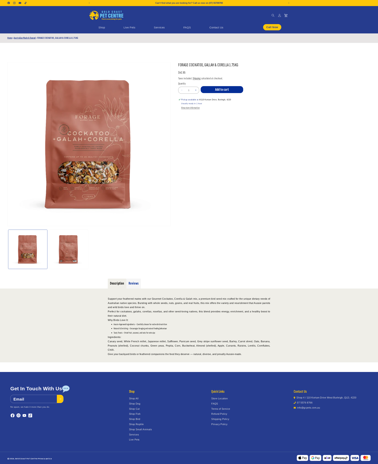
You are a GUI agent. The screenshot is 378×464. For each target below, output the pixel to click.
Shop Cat (134, 409)
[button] (273, 15)
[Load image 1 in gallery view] (27, 249)
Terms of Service (220, 409)
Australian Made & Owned (25, 38)
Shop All (134, 398)
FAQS (214, 403)
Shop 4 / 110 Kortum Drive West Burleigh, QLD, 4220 (326, 397)
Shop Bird (134, 419)
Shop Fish (135, 414)
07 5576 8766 (304, 402)
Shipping (197, 78)
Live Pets (134, 439)
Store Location (219, 398)
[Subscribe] (60, 399)
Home (9, 38)
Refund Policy (219, 414)
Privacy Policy (219, 424)
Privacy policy (45, 459)
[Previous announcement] (89, 3)
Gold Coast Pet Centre (26, 459)
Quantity (182, 83)
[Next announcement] (289, 3)
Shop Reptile (136, 424)
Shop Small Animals (140, 429)
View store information (190, 107)
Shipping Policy (220, 419)
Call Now (272, 27)
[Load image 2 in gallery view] (68, 249)
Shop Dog (134, 403)
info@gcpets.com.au (308, 407)
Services (134, 434)
